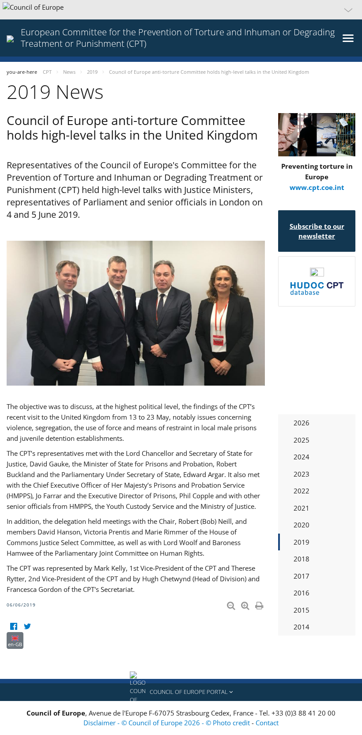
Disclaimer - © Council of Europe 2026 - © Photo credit (167, 722)
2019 (301, 542)
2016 (301, 592)
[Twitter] (27, 626)
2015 (301, 610)
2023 (301, 474)
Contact (267, 722)
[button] (181, 9)
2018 (301, 558)
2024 (301, 456)
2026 (301, 422)
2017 (301, 576)
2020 (301, 524)
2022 (301, 490)
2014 (301, 626)
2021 (301, 508)
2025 (301, 440)
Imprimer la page (260, 604)
